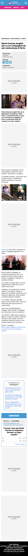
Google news (11, 67)
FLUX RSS (9, 553)
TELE (22, 7)
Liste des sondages (20, 444)
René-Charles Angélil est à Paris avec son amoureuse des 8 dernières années (13, 329)
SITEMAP (13, 553)
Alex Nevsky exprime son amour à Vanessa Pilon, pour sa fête (13, 390)
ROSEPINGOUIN (5, 38)
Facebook (5, 67)
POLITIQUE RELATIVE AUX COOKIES (14, 551)
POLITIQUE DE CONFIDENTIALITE (14, 549)
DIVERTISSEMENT (15, 38)
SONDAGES (7, 7)
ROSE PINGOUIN (14, 544)
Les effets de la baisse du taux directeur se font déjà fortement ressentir (13, 397)
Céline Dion (5, 249)
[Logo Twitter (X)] (7, 62)
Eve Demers (5, 55)
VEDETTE (16, 7)
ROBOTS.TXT (18, 553)
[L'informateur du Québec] (14, 3)
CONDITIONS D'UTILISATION (14, 548)
